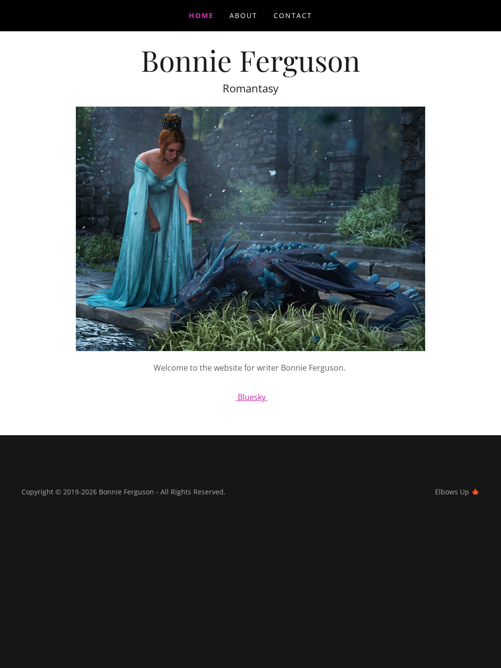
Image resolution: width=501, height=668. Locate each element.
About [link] (243, 15)
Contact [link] (292, 15)
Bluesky (252, 397)
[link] (250, 69)
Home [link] (201, 15)
